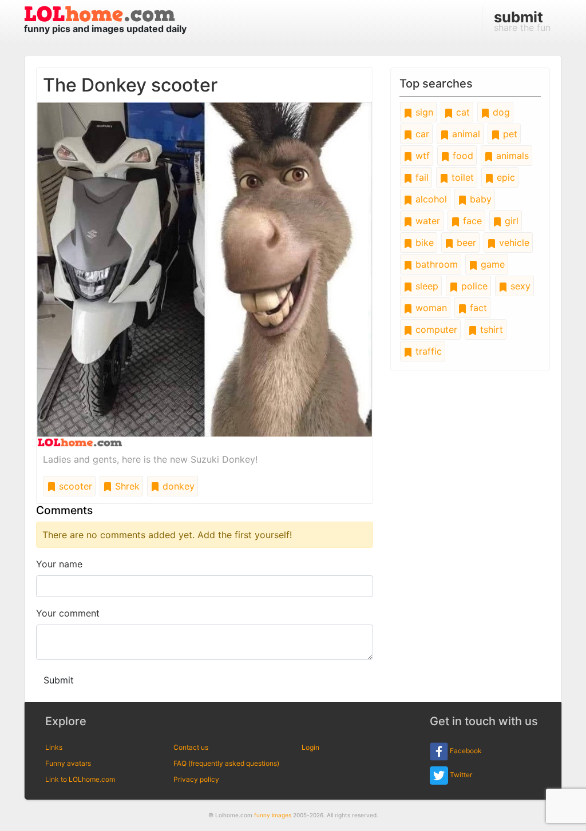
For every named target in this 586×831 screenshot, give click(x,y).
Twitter (460, 774)
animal (464, 134)
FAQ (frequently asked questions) (226, 763)
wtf (421, 155)
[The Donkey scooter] (204, 273)
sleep (425, 286)
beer (465, 242)
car (421, 134)
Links (53, 747)
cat (461, 112)
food (461, 155)
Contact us (190, 747)
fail (421, 177)
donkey (177, 486)
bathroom (435, 264)
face (471, 220)
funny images (272, 815)
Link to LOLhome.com (80, 779)
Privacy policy (196, 779)
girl (510, 220)
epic (504, 177)
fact (477, 307)
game (491, 264)
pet (508, 134)
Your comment (68, 613)
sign (423, 112)
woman (430, 307)
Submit (58, 680)
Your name (59, 564)
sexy (519, 286)
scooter (74, 486)
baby (479, 199)
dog (500, 112)
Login (310, 747)
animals (511, 155)
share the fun (522, 20)
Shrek (126, 486)
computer (435, 329)
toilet (461, 177)
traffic (427, 351)
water (426, 220)
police (473, 286)
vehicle (512, 242)
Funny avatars (68, 763)
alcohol (430, 199)
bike (423, 242)
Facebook (465, 750)
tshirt (490, 329)
